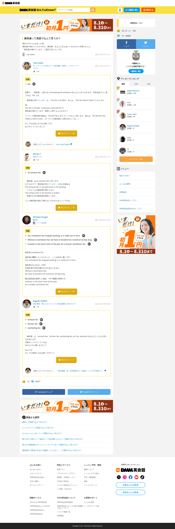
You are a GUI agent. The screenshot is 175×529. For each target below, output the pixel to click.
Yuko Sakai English (63, 144)
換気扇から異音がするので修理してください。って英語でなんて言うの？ (51, 450)
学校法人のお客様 (130, 492)
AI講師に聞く (133, 10)
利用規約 (123, 192)
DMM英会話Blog (36, 514)
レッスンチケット (90, 485)
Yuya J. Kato (132, 114)
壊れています (39, 100)
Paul (129, 102)
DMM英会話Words (37, 510)
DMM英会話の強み (37, 477)
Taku (129, 137)
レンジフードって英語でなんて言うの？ (38, 427)
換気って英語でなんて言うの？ (34, 422)
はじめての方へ (36, 469)
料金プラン (61, 469)
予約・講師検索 (90, 477)
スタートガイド (36, 473)
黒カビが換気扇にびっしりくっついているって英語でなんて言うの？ (50, 444)
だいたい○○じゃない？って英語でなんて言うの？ (42, 433)
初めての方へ (124, 175)
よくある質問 (124, 184)
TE (128, 149)
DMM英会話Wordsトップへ (130, 208)
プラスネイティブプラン (66, 473)
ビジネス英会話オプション (67, 485)
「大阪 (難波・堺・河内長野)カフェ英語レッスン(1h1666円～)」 (80, 371)
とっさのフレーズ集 (91, 506)
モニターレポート (36, 485)
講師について (89, 469)
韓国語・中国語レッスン (66, 477)
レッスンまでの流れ (91, 473)
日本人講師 (34, 481)
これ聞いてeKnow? (64, 489)
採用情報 (60, 515)
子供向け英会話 (63, 481)
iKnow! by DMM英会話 (38, 502)
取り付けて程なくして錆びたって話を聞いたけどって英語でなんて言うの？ (52, 439)
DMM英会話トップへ (128, 200)
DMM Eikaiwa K (133, 91)
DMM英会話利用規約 (65, 502)
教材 (85, 481)
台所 (34, 196)
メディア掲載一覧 (63, 512)
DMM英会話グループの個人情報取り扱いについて (70, 507)
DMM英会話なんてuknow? (40, 506)
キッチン (28, 116)
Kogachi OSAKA (133, 126)
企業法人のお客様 (130, 485)
